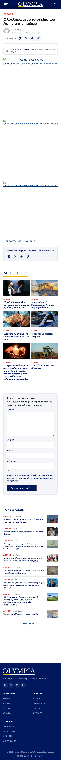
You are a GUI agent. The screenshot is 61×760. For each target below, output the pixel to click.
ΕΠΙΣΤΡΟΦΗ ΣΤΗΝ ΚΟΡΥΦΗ (30, 756)
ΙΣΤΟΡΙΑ (36, 698)
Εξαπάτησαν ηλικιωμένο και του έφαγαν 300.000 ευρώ (16, 336)
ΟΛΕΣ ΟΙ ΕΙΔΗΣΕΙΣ (30, 624)
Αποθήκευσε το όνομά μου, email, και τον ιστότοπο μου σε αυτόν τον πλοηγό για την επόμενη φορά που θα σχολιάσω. (30, 478)
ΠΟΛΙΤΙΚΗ (37, 708)
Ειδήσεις (29, 241)
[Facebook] (19, 38)
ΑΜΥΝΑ (6, 698)
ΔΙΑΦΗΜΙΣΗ (8, 736)
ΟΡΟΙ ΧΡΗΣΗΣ (9, 731)
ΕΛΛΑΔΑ (8, 14)
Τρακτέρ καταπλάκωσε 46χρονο (43, 367)
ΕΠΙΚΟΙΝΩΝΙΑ (9, 741)
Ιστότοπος (11, 461)
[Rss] (23, 685)
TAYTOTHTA (8, 726)
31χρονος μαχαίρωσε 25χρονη (42, 335)
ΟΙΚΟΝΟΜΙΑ (39, 703)
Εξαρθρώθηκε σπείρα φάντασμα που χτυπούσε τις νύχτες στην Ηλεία (16, 305)
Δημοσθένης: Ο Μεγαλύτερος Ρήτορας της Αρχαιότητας (42, 305)
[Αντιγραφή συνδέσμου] (38, 38)
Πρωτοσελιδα (12, 241)
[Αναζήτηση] (55, 4)
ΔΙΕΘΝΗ (6, 708)
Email (10, 450)
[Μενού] (5, 4)
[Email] (17, 685)
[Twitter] (26, 38)
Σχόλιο (10, 409)
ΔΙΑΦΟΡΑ (37, 713)
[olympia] (30, 4)
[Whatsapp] (32, 38)
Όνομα (10, 440)
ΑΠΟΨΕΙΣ (7, 703)
